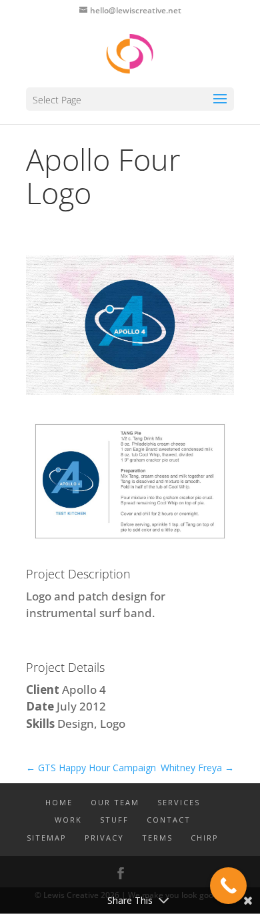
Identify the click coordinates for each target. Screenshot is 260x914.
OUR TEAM (115, 802)
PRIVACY (104, 838)
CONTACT (169, 820)
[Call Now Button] (228, 885)
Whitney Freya (197, 767)
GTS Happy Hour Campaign (91, 767)
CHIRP (205, 838)
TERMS (157, 838)
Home (59, 802)
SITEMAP (47, 838)
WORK (68, 820)
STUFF (114, 820)
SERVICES (178, 802)
